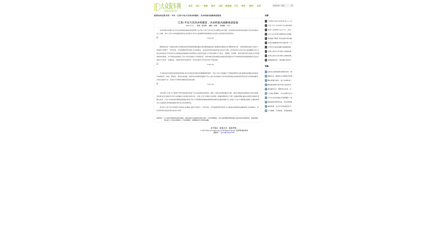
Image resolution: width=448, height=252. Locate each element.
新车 (213, 6)
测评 (251, 6)
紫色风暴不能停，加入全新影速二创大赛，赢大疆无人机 (288, 80)
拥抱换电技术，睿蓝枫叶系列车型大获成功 (283, 60)
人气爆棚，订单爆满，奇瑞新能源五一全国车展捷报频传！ (289, 111)
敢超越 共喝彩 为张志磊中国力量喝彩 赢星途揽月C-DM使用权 (290, 38)
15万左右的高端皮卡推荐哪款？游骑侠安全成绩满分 (286, 98)
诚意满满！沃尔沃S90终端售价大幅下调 (282, 106)
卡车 (236, 6)
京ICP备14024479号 (227, 132)
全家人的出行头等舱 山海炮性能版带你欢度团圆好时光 (288, 51)
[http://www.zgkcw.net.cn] (167, 11)
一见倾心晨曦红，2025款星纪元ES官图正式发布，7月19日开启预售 (292, 93)
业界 (259, 6)
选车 (221, 6)
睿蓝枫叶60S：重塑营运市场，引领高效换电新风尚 (286, 89)
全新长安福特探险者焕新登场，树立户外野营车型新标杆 (288, 72)
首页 (190, 6)
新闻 (206, 6)
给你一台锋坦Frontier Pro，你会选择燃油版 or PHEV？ (287, 30)
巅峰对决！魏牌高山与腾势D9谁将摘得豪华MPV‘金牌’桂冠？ (290, 76)
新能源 (228, 6)
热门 (198, 6)
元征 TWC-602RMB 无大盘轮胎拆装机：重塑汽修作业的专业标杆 (291, 25)
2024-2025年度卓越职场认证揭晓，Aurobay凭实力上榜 (287, 34)
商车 (244, 6)
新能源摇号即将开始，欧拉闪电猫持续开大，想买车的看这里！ (290, 102)
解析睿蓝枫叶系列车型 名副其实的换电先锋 (283, 85)
